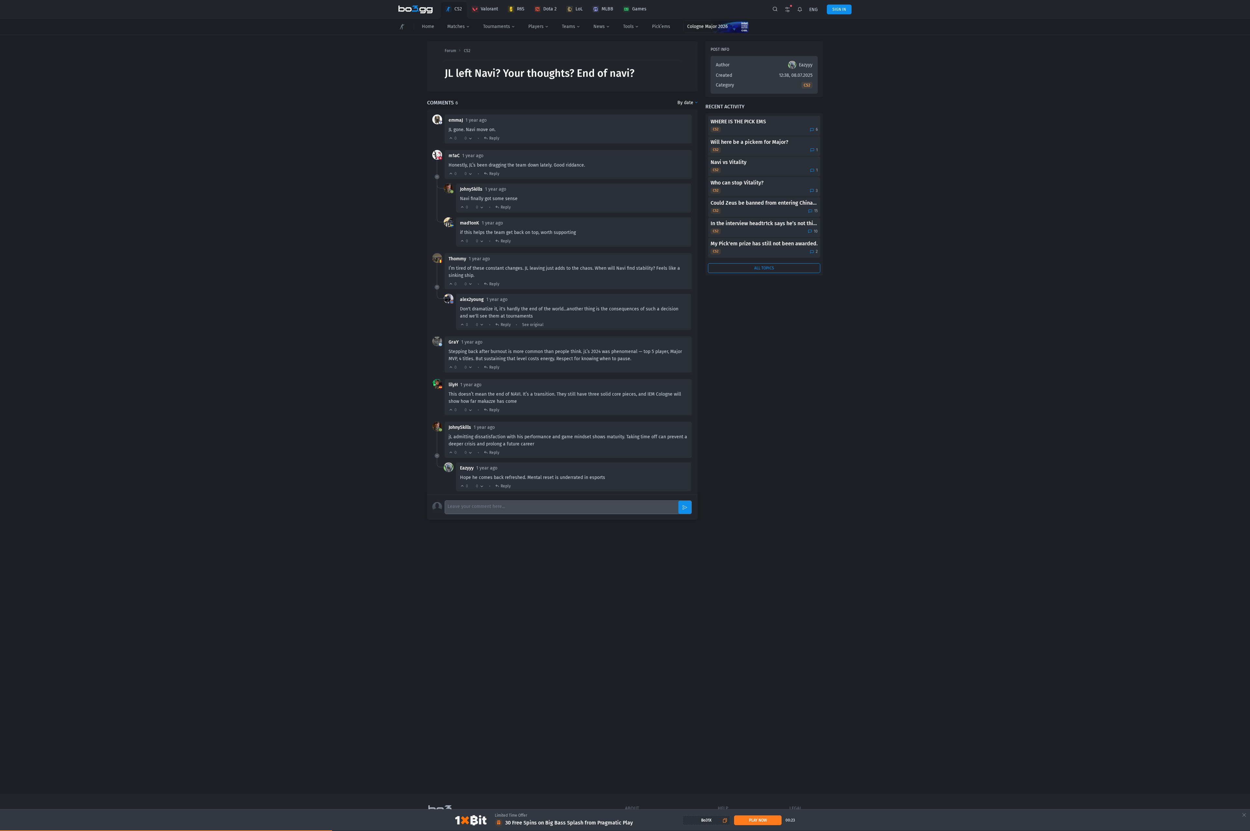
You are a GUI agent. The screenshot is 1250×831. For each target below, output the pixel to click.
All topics (764, 268)
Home (428, 26)
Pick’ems (661, 26)
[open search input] (775, 9)
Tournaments (496, 26)
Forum (450, 50)
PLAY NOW (758, 820)
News (599, 26)
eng (813, 9)
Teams (568, 26)
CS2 (458, 9)
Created (724, 75)
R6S (520, 9)
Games (639, 9)
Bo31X (706, 820)
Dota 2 (550, 9)
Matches (456, 26)
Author (722, 65)
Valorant (489, 9)
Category (725, 85)
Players (536, 26)
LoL (579, 9)
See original (533, 324)
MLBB (607, 9)
